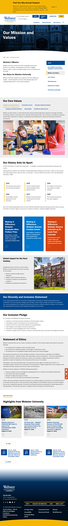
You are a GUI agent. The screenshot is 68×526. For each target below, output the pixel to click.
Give (61, 16)
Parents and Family (44, 512)
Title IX (15, 509)
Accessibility (27, 512)
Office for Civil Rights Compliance (9, 512)
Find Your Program (22, 19)
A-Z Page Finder (28, 509)
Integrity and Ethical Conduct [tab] (14, 109)
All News (8, 443)
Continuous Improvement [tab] (41, 109)
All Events (8, 462)
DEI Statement (52, 81)
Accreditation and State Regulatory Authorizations (55, 67)
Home (4, 57)
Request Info (43, 17)
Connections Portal (44, 509)
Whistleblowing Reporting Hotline (10, 516)
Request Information (40, 504)
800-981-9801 (7, 495)
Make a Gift (59, 504)
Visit (51, 504)
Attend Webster (46, 22)
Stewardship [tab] (28, 109)
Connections (52, 16)
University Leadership (54, 90)
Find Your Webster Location (22, 16)
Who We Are (57, 22)
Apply (35, 16)
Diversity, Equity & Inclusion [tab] (42, 105)
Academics (36, 22)
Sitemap (55, 509)
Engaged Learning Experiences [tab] (11, 105)
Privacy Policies (7, 509)
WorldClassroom (57, 512)
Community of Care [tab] (27, 105)
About (7, 57)
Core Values (51, 77)
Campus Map (42, 8)
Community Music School (29, 515)
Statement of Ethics (53, 85)
